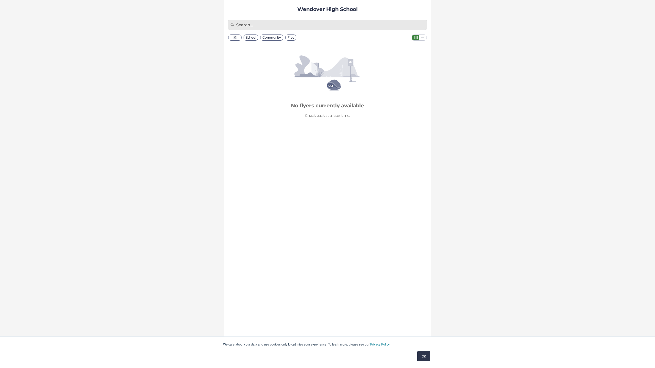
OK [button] (424, 356)
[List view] (423, 37)
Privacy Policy (380, 344)
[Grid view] (415, 37)
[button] (235, 37)
